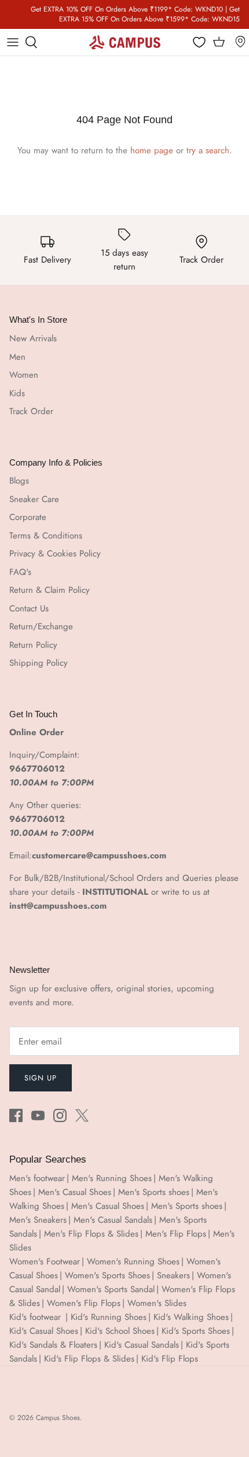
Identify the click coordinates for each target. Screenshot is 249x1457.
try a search (207, 150)
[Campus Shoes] (125, 42)
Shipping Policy (38, 662)
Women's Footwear (44, 1261)
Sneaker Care (34, 499)
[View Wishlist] (199, 42)
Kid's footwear (36, 1317)
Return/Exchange (41, 626)
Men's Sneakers (38, 1219)
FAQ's (20, 572)
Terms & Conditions (45, 535)
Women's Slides (156, 1303)
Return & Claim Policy (49, 590)
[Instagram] (60, 1115)
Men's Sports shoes (153, 1192)
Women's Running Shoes (133, 1261)
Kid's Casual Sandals (141, 1344)
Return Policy (33, 645)
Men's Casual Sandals (113, 1219)
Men (17, 357)
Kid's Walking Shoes (191, 1317)
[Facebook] (16, 1115)
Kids (17, 393)
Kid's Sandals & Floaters (53, 1344)
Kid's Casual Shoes (43, 1331)
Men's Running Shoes (112, 1178)
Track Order (31, 411)
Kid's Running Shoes (109, 1317)
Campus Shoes (58, 1417)
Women (23, 374)
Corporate (27, 517)
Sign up (40, 1077)
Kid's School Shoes (120, 1331)
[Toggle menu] (12, 42)
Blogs (19, 480)
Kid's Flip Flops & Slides (89, 1358)
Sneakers (173, 1275)
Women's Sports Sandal (111, 1289)
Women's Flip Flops (83, 1303)
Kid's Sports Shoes (196, 1331)
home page (151, 150)
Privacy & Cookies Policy (55, 553)
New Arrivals (33, 338)
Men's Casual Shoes (74, 1192)
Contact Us (29, 608)
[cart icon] (219, 42)
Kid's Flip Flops (169, 1358)
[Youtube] (38, 1115)
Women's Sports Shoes (107, 1275)
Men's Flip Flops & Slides (91, 1233)
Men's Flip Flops (175, 1233)
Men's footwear (37, 1178)
